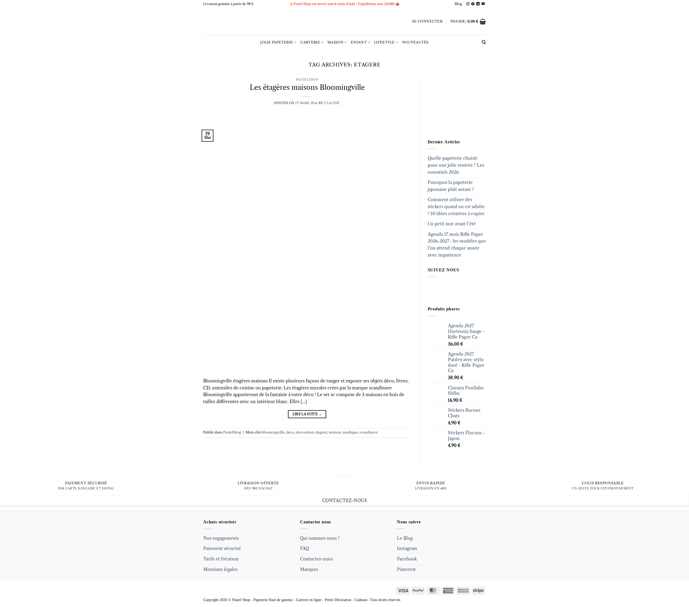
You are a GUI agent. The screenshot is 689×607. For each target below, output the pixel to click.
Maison (335, 42)
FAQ (304, 548)
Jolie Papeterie (276, 42)
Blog (458, 4)
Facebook (407, 559)
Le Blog (405, 538)
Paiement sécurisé (222, 548)
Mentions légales (220, 569)
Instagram (407, 548)
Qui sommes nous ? (320, 538)
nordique (350, 432)
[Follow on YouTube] (483, 4)
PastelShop (307, 79)
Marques (309, 569)
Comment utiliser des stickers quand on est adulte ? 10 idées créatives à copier (456, 206)
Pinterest (406, 569)
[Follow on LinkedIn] (478, 4)
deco (290, 432)
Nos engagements (221, 538)
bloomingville (273, 432)
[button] (427, 21)
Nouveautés (415, 42)
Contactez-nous (316, 559)
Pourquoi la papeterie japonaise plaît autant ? (451, 186)
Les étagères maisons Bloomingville (307, 87)
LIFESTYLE (384, 42)
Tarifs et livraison (221, 559)
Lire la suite (307, 414)
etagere (321, 432)
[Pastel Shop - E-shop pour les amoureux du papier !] (344, 21)
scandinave (368, 432)
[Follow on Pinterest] (472, 4)
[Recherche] (484, 42)
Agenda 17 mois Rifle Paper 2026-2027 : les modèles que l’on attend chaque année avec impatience (457, 245)
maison (335, 432)
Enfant (359, 42)
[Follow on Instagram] (467, 4)
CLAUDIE (332, 103)
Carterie (310, 42)
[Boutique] (454, 105)
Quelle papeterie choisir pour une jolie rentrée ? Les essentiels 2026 (456, 165)
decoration (305, 432)
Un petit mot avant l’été (452, 223)
